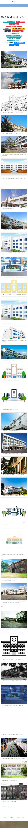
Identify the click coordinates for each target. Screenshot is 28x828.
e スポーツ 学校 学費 (8, 42)
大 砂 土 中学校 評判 (14, 24)
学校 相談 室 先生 (7, 28)
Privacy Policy (20, 817)
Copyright (14, 819)
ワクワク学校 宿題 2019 (17, 31)
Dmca (5, 817)
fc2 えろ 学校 (8, 31)
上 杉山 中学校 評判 (20, 21)
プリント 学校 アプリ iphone (14, 40)
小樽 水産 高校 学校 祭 (19, 42)
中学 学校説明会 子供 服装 (9, 21)
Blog (13, 2)
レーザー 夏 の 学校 (14, 45)
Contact (12, 817)
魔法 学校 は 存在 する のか (18, 28)
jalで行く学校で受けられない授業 (14, 35)
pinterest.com (10, 807)
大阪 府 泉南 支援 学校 (14, 33)
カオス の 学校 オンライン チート (14, 26)
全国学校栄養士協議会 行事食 (14, 38)
